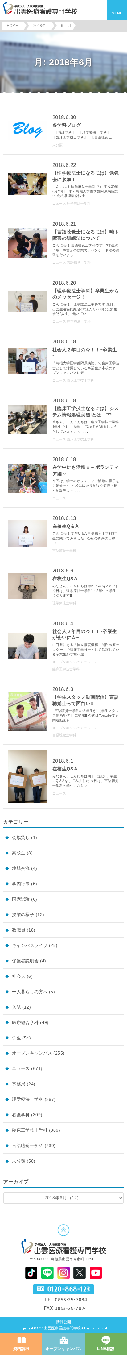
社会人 (18, 976)
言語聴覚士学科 (27, 1145)
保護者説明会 (25, 960)
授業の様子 (23, 914)
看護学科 (21, 1114)
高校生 (18, 852)
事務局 (18, 1083)
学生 (16, 1037)
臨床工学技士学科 (29, 1130)
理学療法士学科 (27, 1099)
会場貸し (21, 837)
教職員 (18, 929)
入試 (16, 1007)
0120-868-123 (68, 1289)
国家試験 (21, 899)
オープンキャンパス (32, 1053)
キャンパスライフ (29, 945)
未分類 (18, 1161)
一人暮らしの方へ (29, 991)
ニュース (21, 1068)
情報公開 (63, 1322)
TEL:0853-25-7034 (66, 1299)
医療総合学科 (25, 1022)
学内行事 (21, 883)
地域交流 (21, 868)
